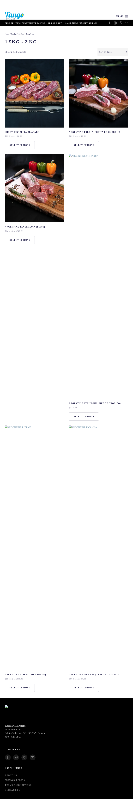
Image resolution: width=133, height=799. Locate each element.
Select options (20, 145)
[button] (122, 16)
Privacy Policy (15, 780)
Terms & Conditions (18, 785)
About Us (11, 775)
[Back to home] (14, 16)
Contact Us (12, 790)
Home (7, 34)
